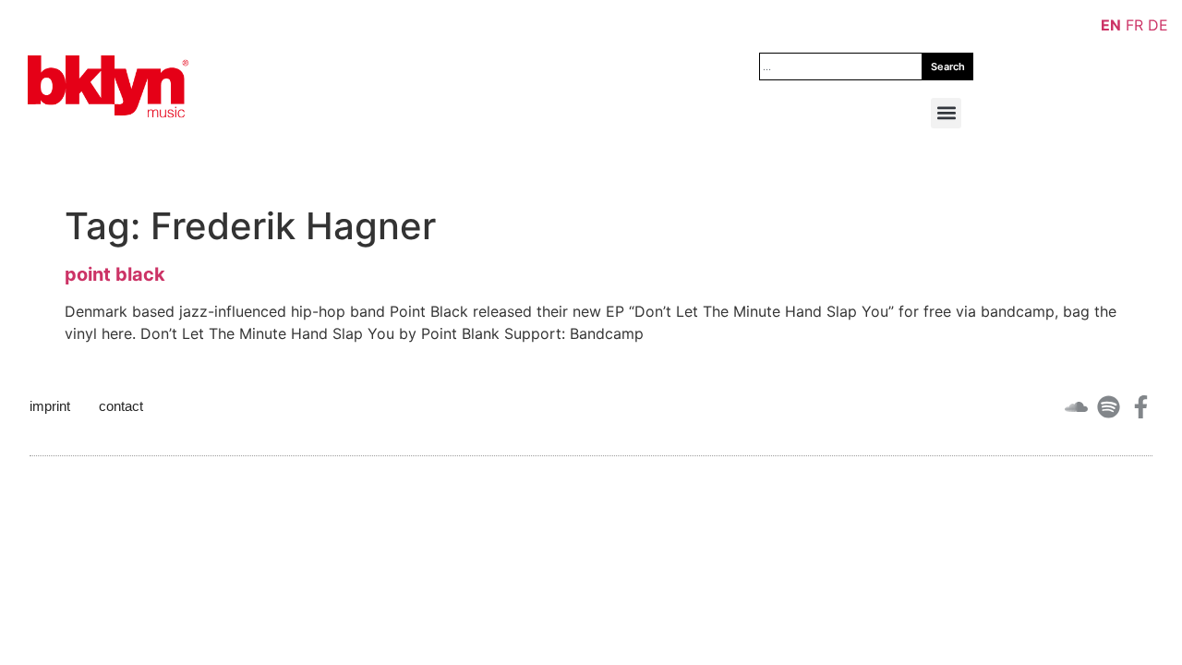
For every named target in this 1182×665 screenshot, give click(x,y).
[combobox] (841, 66)
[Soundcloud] (1076, 406)
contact (121, 406)
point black (115, 274)
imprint (50, 406)
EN (1111, 25)
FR (1134, 25)
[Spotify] (1108, 406)
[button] (946, 113)
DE (1158, 25)
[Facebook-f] (1140, 406)
